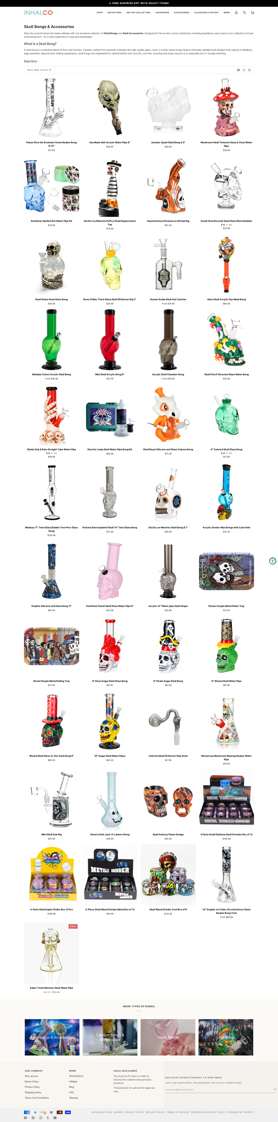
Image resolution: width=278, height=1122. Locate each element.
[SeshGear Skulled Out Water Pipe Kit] (51, 186)
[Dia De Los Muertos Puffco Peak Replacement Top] (110, 186)
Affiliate (73, 1081)
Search (118, 1112)
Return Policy (32, 1081)
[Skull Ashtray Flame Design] (168, 799)
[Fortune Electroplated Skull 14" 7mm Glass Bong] (110, 492)
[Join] (273, 1089)
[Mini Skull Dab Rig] (51, 799)
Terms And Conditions (37, 1097)
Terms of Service (178, 1112)
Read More (30, 61)
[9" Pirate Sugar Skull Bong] (168, 646)
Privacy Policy (32, 1086)
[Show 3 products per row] (244, 70)
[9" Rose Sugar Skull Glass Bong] (110, 646)
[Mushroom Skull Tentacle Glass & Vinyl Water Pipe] (226, 107)
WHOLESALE (76, 1076)
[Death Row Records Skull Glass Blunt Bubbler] (226, 186)
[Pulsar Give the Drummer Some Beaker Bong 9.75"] (51, 107)
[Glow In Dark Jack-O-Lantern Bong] (110, 799)
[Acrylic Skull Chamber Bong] (168, 339)
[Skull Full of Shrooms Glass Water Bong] (226, 339)
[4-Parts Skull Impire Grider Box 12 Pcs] (51, 874)
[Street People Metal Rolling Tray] (51, 646)
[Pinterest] (33, 1117)
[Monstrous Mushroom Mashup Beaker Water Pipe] (226, 721)
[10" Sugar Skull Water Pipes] (110, 721)
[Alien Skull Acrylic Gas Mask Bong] (226, 264)
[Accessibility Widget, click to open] (272, 561)
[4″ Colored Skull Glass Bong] (226, 414)
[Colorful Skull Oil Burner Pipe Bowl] (168, 721)
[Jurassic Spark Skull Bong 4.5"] (168, 107)
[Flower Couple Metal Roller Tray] (226, 571)
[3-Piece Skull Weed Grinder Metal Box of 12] (110, 874)
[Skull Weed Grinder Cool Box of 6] (168, 874)
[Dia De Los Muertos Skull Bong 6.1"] (168, 492)
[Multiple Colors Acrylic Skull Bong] (51, 339)
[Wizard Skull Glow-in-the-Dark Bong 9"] (51, 721)
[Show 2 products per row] (238, 70)
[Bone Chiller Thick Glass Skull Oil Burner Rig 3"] (110, 264)
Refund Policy (155, 1112)
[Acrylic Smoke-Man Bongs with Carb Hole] (226, 492)
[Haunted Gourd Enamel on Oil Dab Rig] (168, 186)
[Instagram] (40, 1117)
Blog (71, 1086)
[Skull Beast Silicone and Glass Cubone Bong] (168, 414)
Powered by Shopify (240, 1112)
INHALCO (100, 1112)
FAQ (71, 1092)
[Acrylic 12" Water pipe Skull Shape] (168, 571)
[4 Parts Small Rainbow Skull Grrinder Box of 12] (226, 799)
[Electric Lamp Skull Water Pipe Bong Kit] (110, 414)
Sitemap (73, 1097)
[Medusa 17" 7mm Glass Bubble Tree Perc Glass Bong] (51, 492)
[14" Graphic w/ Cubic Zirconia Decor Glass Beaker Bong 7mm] (226, 874)
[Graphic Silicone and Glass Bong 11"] (51, 571)
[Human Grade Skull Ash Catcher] (168, 264)
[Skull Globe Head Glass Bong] (51, 264)
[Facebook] (25, 1117)
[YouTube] (55, 1117)
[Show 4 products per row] (250, 70)
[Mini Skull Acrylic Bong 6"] (110, 339)
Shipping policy (33, 1092)
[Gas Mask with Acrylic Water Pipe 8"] (110, 107)
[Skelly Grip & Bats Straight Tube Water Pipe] (51, 414)
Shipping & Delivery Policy (208, 1112)
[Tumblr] (48, 1117)
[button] (99, 13)
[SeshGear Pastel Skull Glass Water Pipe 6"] (110, 571)
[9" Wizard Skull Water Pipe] (226, 646)
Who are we (31, 1076)
